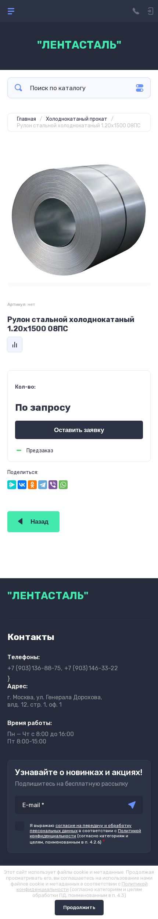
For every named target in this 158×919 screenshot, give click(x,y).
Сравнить (14, 344)
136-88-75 (34, 668)
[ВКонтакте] (22, 484)
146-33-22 (91, 668)
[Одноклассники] (32, 484)
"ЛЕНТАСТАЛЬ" (79, 45)
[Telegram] (42, 484)
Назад (39, 521)
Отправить (132, 805)
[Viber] (53, 484)
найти (18, 87)
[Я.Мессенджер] (11, 484)
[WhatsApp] (63, 484)
